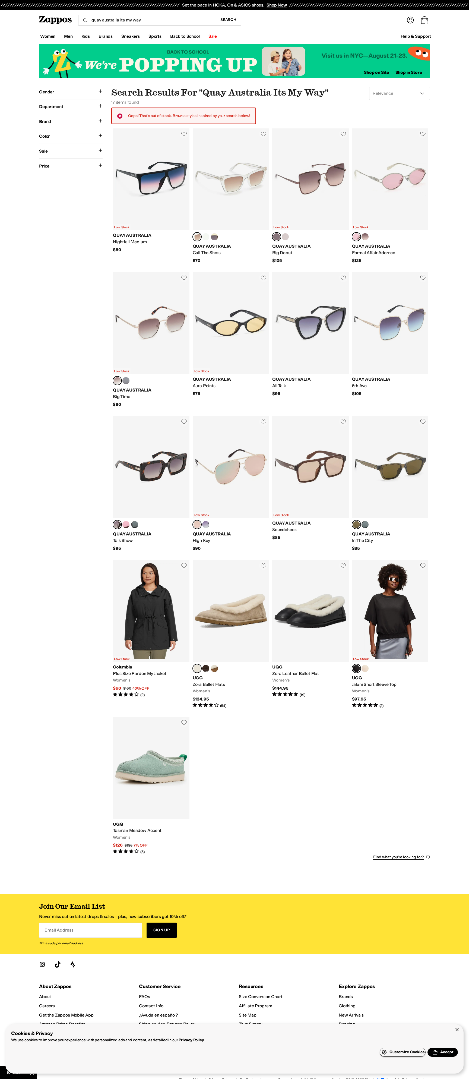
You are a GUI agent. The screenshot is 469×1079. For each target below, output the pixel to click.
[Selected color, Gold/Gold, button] (197, 524)
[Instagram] (42, 964)
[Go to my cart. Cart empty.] (424, 20)
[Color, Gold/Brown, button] (365, 236)
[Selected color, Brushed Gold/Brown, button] (117, 380)
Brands (346, 996)
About (45, 996)
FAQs (144, 996)
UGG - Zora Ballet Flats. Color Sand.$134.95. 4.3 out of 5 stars (231, 634)
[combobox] (147, 20)
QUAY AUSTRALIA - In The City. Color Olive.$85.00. (390, 483)
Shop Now (277, 5)
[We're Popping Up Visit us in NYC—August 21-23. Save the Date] (234, 61)
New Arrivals (351, 1015)
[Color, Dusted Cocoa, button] (205, 668)
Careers (47, 1005)
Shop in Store (408, 72)
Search (228, 19)
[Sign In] (410, 20)
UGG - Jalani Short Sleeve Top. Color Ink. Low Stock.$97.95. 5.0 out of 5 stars (390, 634)
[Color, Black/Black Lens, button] (365, 524)
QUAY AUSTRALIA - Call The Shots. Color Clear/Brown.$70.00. (231, 196)
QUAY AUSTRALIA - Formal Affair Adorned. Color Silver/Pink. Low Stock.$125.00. (390, 196)
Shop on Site (376, 72)
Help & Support (416, 36)
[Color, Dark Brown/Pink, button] (126, 524)
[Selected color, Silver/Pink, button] (356, 236)
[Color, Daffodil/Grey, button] (214, 236)
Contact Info (151, 1005)
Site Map (247, 1015)
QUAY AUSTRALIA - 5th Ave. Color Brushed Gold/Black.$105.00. (390, 340)
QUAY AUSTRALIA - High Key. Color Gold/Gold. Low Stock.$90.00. (231, 483)
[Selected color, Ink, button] (356, 668)
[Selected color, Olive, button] (356, 524)
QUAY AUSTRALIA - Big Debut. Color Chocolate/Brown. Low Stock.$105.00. (310, 196)
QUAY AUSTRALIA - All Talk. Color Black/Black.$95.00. (310, 340)
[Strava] (73, 964)
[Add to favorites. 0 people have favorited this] (184, 134)
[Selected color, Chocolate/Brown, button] (276, 236)
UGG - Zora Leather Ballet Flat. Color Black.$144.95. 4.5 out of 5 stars (310, 634)
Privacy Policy (191, 1040)
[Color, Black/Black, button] (134, 524)
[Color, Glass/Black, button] (205, 236)
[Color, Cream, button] (365, 668)
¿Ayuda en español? (158, 1015)
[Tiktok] (58, 964)
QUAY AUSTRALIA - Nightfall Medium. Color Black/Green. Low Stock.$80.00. (151, 196)
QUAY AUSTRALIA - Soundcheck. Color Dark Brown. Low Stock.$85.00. (310, 483)
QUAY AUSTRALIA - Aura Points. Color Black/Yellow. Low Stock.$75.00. (231, 340)
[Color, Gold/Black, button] (285, 236)
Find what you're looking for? (398, 857)
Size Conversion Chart (261, 996)
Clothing (347, 1005)
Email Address (59, 930)
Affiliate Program (255, 1005)
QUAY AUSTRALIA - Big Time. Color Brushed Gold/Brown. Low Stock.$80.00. (151, 340)
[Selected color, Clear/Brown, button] (197, 236)
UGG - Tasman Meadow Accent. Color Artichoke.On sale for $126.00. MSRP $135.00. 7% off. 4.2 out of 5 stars (151, 786)
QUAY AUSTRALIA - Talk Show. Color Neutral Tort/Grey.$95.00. (151, 483)
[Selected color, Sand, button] (197, 668)
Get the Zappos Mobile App (66, 1015)
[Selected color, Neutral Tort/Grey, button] (117, 524)
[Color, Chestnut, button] (214, 668)
